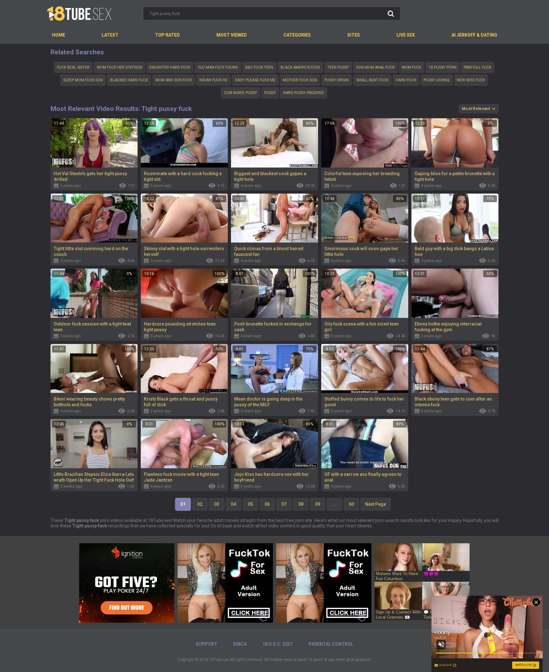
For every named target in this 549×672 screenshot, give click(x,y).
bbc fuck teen (259, 67)
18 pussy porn (443, 67)
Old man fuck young (218, 67)
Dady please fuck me (255, 80)
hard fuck (406, 80)
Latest (110, 35)
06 (267, 504)
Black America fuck (300, 67)
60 (351, 504)
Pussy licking (437, 80)
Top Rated (167, 35)
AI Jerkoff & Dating (474, 35)
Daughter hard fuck (169, 67)
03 (216, 504)
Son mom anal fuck (375, 67)
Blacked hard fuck (129, 80)
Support (206, 644)
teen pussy (338, 67)
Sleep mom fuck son (83, 80)
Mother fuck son (300, 80)
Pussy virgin (336, 80)
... (334, 504)
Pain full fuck (477, 67)
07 (284, 504)
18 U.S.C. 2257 (277, 644)
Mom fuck (411, 67)
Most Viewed (231, 35)
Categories (297, 35)
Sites (353, 35)
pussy (270, 93)
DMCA (240, 644)
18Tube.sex (219, 659)
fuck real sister (73, 67)
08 (300, 504)
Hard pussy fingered (303, 93)
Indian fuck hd (213, 80)
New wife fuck (471, 80)
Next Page (375, 504)
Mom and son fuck (173, 80)
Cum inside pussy (240, 93)
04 (233, 504)
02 (199, 504)
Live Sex (405, 35)
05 (250, 504)
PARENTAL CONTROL (330, 644)
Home (58, 35)
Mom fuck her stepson (119, 67)
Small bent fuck (372, 80)
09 (317, 504)
